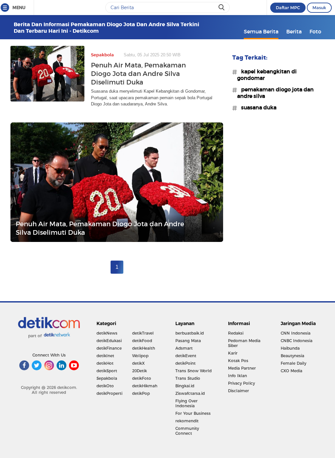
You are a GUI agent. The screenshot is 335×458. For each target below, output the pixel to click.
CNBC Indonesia (296, 340)
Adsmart (184, 348)
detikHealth (143, 348)
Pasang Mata (188, 340)
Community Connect (187, 431)
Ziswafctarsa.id (190, 393)
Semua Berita (261, 31)
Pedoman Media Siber (244, 343)
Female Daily (293, 363)
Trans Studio (187, 378)
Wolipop (140, 355)
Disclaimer (238, 390)
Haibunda (290, 348)
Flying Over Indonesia (186, 403)
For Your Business (193, 413)
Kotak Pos (238, 360)
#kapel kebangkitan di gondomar (267, 74)
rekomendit (187, 420)
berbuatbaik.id (189, 333)
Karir (233, 353)
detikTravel (143, 333)
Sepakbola (107, 378)
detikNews (107, 333)
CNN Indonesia (295, 333)
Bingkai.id (184, 385)
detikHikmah (144, 385)
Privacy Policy (241, 383)
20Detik (139, 370)
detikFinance (109, 348)
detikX (138, 363)
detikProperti (109, 393)
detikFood (142, 340)
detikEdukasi (109, 340)
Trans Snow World (193, 370)
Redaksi (235, 333)
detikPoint (185, 363)
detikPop (141, 393)
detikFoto (141, 378)
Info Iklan (237, 375)
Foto (315, 31)
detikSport (107, 370)
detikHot (105, 363)
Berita (294, 31)
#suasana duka (256, 107)
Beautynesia (292, 355)
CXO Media (291, 370)
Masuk (319, 7)
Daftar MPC (288, 7)
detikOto (105, 385)
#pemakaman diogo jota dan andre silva (275, 92)
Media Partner (242, 368)
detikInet (105, 355)
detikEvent (185, 355)
